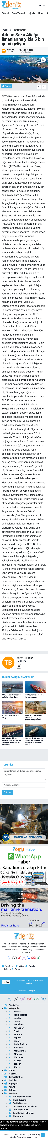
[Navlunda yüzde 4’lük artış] (12, 707)
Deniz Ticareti (18, 13)
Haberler (6, 30)
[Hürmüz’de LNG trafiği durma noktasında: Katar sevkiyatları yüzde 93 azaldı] (35, 730)
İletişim (7, 969)
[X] (14, 958)
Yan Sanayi (18, 1028)
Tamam (4, 1128)
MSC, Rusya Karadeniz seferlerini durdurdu (11, 696)
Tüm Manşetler (20, 1109)
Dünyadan (18, 1057)
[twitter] (16, 999)
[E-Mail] (19, 666)
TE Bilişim (30, 991)
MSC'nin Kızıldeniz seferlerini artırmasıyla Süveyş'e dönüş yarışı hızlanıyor (11, 741)
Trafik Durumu (20, 1103)
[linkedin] (43, 999)
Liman (41, 13)
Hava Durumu (19, 1100)
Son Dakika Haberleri (23, 1113)
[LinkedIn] (29, 958)
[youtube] (29, 999)
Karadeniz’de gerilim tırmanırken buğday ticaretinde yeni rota (33, 717)
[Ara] (40, 5)
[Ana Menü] (44, 5)
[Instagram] (24, 958)
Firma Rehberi (16, 1077)
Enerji (16, 1031)
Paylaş (8, 86)
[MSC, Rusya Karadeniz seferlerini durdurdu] (12, 687)
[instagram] (22, 999)
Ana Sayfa (14, 1005)
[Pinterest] (19, 958)
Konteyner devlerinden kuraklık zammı (34, 696)
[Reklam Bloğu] (24, 823)
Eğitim (16, 1041)
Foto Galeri (9, 966)
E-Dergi (17, 1060)
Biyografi (13, 1083)
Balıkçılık (18, 1047)
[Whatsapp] (38, 958)
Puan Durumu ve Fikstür (25, 1106)
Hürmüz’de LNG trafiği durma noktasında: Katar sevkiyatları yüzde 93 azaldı (35, 741)
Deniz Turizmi (20, 1044)
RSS (7, 982)
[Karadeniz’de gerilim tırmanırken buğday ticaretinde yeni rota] (35, 707)
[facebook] (9, 999)
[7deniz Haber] (11, 5)
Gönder (7, 792)
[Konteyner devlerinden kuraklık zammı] (35, 687)
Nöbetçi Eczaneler (22, 1096)
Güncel (5, 13)
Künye (17, 969)
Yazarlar (32, 966)
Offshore (17, 1054)
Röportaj (17, 1037)
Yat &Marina (19, 1050)
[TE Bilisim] (8, 662)
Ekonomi (17, 1034)
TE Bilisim (21, 661)
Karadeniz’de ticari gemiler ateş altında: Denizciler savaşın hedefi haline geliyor (25, 1137)
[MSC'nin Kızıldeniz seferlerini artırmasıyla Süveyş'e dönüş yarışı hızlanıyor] (12, 730)
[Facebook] (10, 958)
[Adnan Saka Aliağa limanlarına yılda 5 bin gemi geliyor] (24, 69)
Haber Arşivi (19, 1116)
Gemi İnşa (18, 1024)
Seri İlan (13, 1080)
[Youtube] (33, 958)
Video (21, 966)
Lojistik (31, 13)
